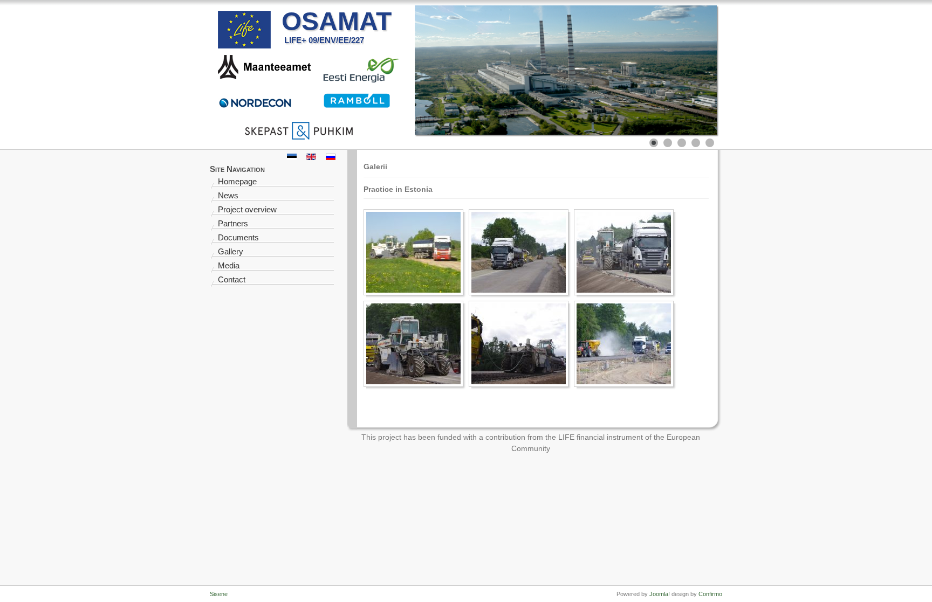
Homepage (237, 181)
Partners (233, 223)
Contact (231, 279)
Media (228, 265)
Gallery (230, 251)
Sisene (219, 594)
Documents (238, 237)
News (228, 195)
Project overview (247, 209)
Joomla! (659, 594)
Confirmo (710, 594)
